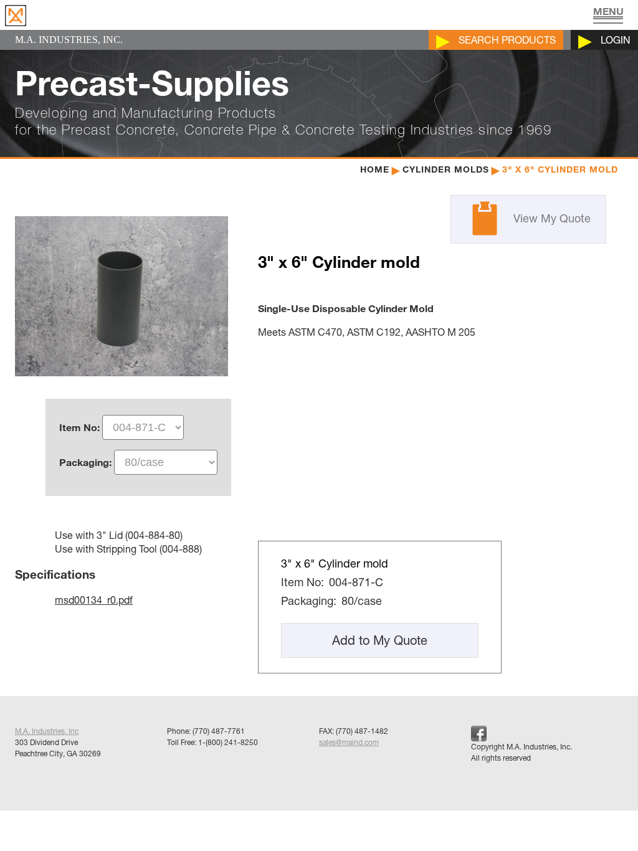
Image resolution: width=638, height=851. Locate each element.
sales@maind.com (349, 742)
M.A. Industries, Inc (47, 731)
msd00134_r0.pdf (94, 600)
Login (616, 40)
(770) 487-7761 (219, 731)
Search (507, 40)
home (374, 169)
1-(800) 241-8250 (228, 742)
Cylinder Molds (445, 169)
